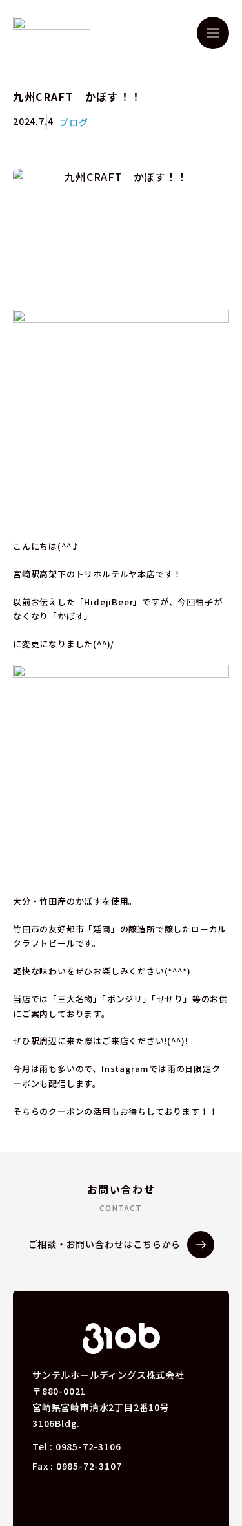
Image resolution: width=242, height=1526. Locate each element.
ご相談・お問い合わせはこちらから (104, 1244)
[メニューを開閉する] (213, 33)
